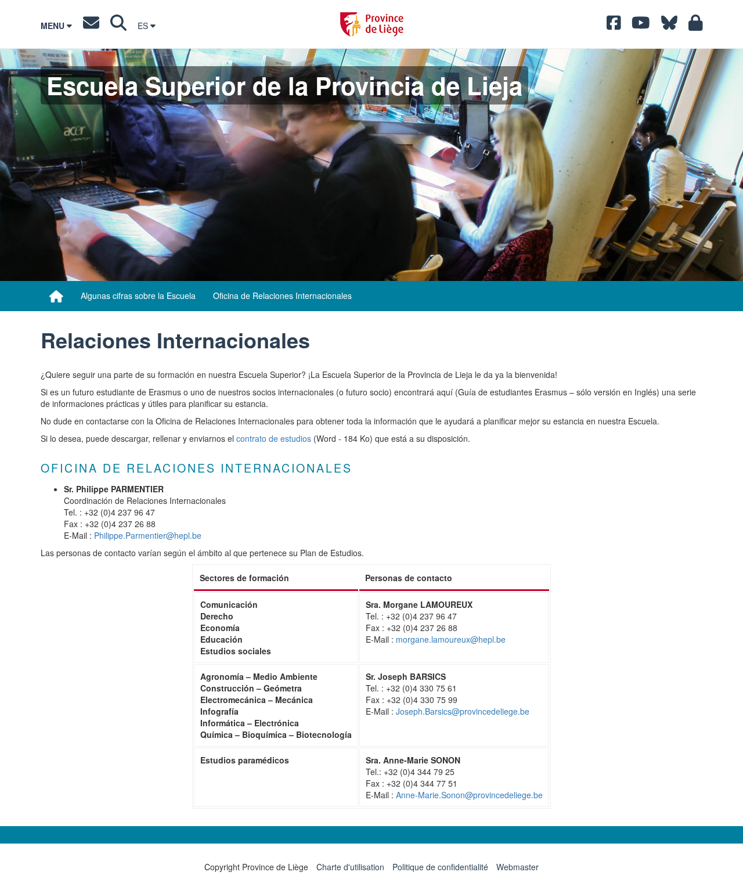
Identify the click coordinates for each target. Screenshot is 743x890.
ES (144, 25)
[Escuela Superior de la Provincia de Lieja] (56, 296)
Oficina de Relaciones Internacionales (282, 295)
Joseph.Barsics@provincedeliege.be (462, 711)
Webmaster (517, 867)
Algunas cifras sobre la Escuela (138, 295)
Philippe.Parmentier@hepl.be (147, 535)
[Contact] (91, 25)
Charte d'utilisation (350, 867)
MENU (54, 25)
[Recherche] (118, 25)
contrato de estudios (273, 438)
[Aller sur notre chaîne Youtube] (641, 25)
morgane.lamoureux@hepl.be (451, 639)
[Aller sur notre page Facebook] (614, 25)
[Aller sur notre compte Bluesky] (669, 25)
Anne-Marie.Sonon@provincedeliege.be (469, 795)
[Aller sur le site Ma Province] (695, 25)
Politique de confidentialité (440, 867)
